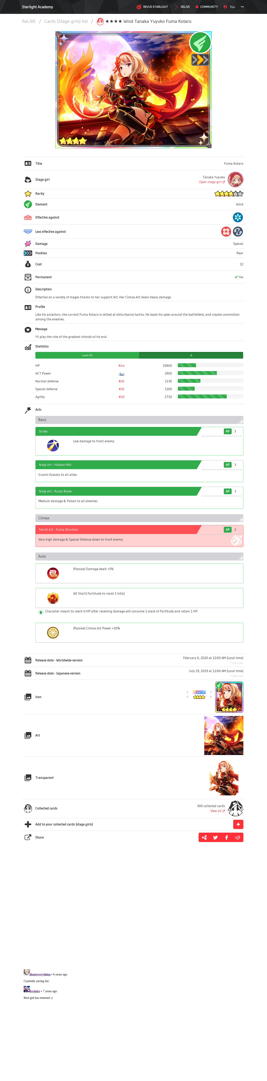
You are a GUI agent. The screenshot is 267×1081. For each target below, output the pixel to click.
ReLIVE (29, 21)
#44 (121, 365)
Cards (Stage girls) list (66, 21)
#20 (122, 397)
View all (216, 811)
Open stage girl (210, 182)
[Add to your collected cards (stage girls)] (238, 824)
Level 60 (87, 355)
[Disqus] (133, 910)
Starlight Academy (37, 6)
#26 (121, 381)
